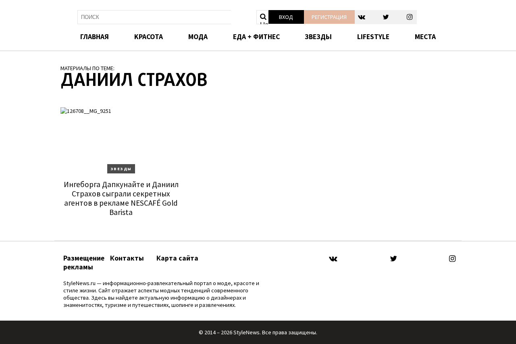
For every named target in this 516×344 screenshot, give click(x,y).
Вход (286, 17)
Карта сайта (177, 258)
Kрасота (148, 36)
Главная (94, 36)
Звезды (318, 36)
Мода (198, 36)
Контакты (127, 258)
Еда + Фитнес (256, 36)
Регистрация (329, 17)
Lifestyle (373, 36)
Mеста (425, 36)
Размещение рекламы (83, 262)
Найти (264, 22)
